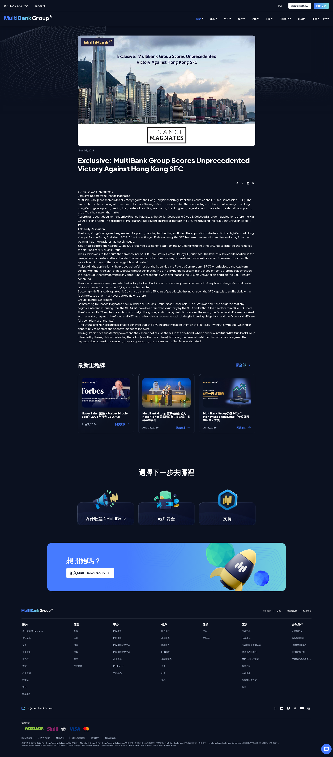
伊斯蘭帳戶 (166, 659)
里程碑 (25, 659)
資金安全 (26, 652)
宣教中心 (207, 638)
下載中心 (117, 673)
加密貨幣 (78, 666)
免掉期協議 (110, 738)
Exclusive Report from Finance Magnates (104, 196)
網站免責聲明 (78, 738)
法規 (24, 645)
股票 (76, 645)
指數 (76, 652)
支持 (279, 611)
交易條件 (246, 638)
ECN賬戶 (165, 652)
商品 (76, 659)
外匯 (76, 631)
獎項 (24, 666)
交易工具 (246, 631)
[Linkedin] (281, 708)
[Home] (28, 18)
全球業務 (26, 638)
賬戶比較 (165, 631)
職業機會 (307, 611)
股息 (244, 687)
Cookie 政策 (44, 738)
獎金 (205, 631)
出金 (163, 673)
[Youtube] (302, 708)
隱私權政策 (27, 738)
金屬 (76, 638)
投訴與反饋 (292, 611)
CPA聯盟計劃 (298, 652)
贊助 (24, 687)
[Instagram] (288, 708)
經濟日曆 (246, 666)
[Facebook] (275, 708)
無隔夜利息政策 (249, 680)
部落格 (25, 680)
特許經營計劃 (298, 638)
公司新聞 (26, 673)
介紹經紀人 (297, 631)
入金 (163, 666)
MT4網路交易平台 (121, 645)
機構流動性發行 (299, 645)
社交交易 (117, 659)
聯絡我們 (40, 5)
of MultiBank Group (146, 304)
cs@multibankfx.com (40, 708)
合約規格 (246, 673)
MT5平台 (117, 638)
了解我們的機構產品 (301, 659)
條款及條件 (61, 738)
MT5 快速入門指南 (250, 659)
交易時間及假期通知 (251, 645)
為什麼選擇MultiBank (32, 631)
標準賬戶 (165, 638)
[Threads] (308, 708)
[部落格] (305, 19)
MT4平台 (117, 631)
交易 (163, 680)
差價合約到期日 (249, 652)
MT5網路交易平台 (121, 652)
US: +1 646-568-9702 (16, 5)
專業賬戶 (165, 645)
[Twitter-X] (295, 708)
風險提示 (95, 738)
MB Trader (118, 666)
